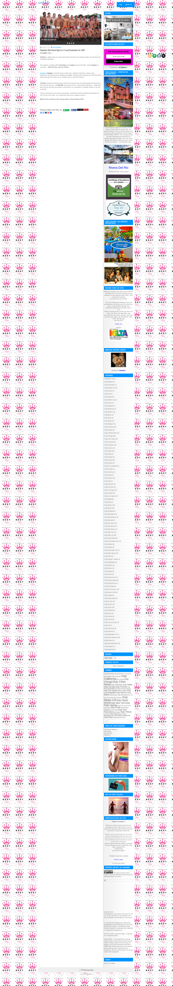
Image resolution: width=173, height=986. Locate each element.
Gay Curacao (109, 448)
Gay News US (109, 535)
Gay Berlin (108, 418)
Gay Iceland (107, 731)
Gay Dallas (108, 451)
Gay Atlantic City (110, 400)
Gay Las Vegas (109, 490)
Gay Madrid (108, 499)
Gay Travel (108, 619)
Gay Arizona (108, 391)
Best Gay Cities (88, 970)
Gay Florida (108, 463)
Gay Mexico (108, 505)
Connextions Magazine (110, 729)
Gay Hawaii (108, 475)
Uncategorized (109, 649)
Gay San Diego (109, 586)
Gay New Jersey (110, 523)
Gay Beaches (109, 412)
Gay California (109, 427)
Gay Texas (108, 607)
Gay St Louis (109, 601)
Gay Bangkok (109, 406)
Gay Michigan (109, 511)
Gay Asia (108, 394)
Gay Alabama (109, 382)
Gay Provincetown (110, 577)
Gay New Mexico (110, 526)
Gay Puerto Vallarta (111, 580)
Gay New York (109, 532)
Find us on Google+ (109, 963)
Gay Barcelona (109, 409)
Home (120, 4)
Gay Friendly (109, 469)
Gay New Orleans (110, 529)
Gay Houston (109, 478)
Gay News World (110, 538)
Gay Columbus (57, 47)
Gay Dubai (108, 454)
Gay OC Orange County (112, 541)
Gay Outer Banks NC (111, 550)
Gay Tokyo (108, 613)
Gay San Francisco (110, 589)
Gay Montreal (109, 520)
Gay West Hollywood (111, 637)
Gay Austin (108, 403)
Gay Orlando (109, 544)
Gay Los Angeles (110, 496)
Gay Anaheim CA (110, 388)
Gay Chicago (109, 436)
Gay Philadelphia (110, 562)
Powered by (114, 67)
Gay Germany (109, 472)
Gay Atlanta (108, 397)
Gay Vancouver (109, 628)
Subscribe (118, 61)
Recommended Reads (111, 643)
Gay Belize (108, 415)
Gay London (108, 493)
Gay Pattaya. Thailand (111, 559)
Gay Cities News (110, 439)
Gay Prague (108, 571)
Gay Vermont (109, 631)
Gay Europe (108, 460)
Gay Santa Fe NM (110, 592)
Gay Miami (108, 508)
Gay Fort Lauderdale (111, 466)
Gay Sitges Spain (110, 598)
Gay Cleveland (109, 442)
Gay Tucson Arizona (111, 622)
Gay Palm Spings (110, 553)
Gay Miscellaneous (110, 517)
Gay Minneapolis (110, 514)
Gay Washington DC (111, 634)
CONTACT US (109, 379)
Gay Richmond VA (110, 583)
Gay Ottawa (108, 547)
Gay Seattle (108, 595)
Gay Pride (108, 574)
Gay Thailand (109, 610)
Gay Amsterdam (110, 385)
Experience (46, 73)
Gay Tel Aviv (109, 604)
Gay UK (107, 625)
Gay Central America (111, 433)
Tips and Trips (108, 733)
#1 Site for (119, 370)
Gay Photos (108, 568)
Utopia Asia (107, 735)
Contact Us (128, 4)
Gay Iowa (108, 481)
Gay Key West (109, 487)
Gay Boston (108, 421)
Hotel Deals (108, 640)
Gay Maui (108, 502)
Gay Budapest (109, 424)
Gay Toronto (108, 616)
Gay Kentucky (109, 484)
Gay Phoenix (109, 565)
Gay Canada (108, 430)
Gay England (109, 457)
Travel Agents (109, 646)
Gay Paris (108, 556)
